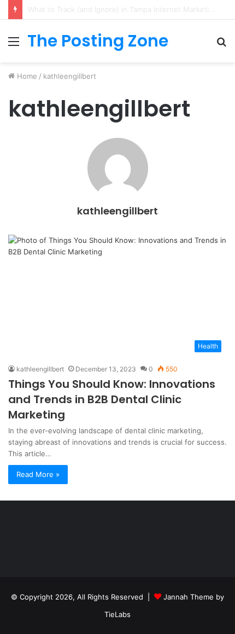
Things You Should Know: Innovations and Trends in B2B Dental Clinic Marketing (111, 399)
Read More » (38, 474)
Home (26, 76)
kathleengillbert (117, 211)
